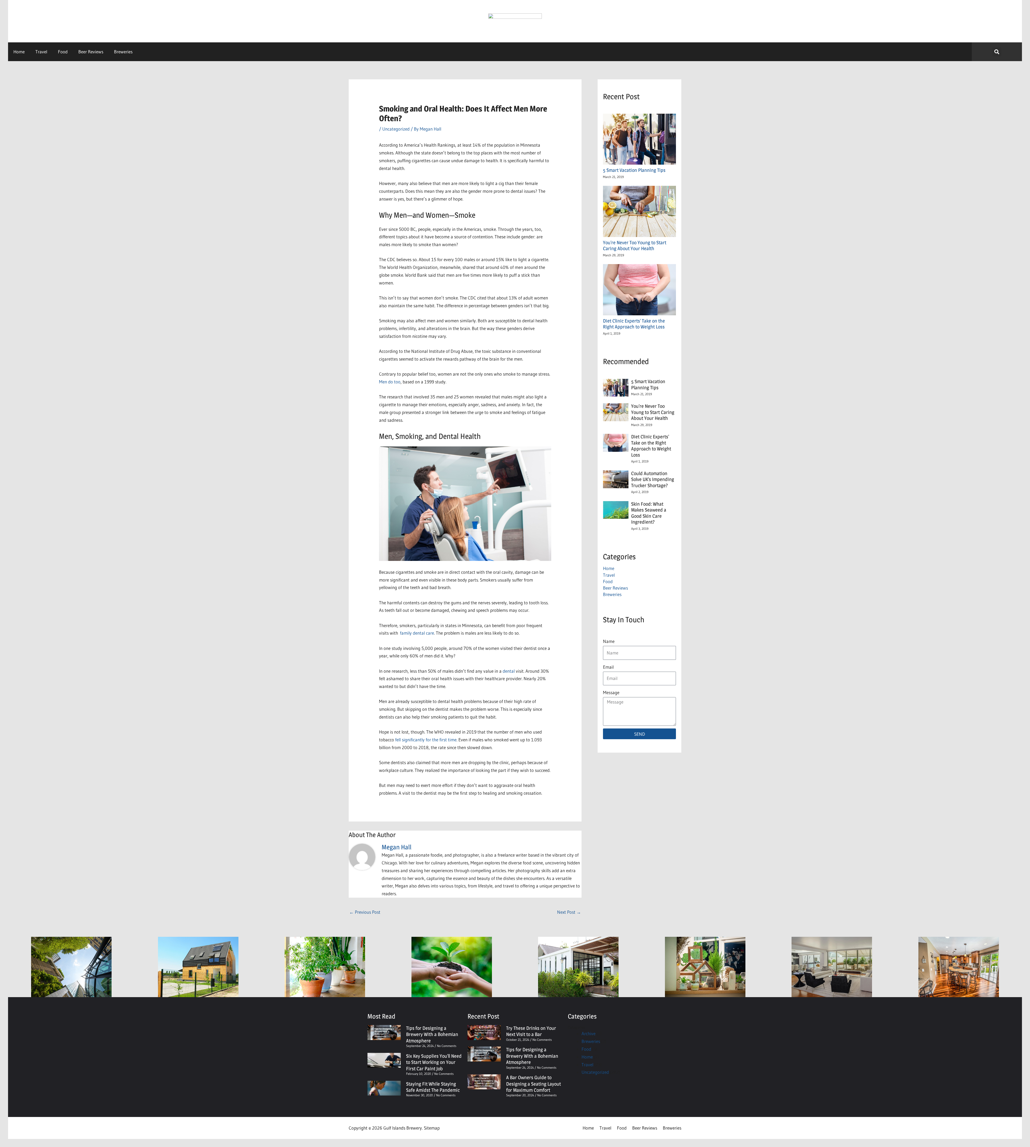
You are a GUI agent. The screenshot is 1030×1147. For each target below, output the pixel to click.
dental (509, 671)
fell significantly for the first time (426, 739)
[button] (996, 51)
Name (609, 641)
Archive (588, 1033)
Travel (41, 51)
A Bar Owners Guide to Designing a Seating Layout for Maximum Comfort (533, 1084)
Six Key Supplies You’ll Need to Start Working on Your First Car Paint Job (434, 1062)
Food (63, 51)
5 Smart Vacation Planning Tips (635, 170)
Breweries (123, 51)
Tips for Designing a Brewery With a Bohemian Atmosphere (432, 1034)
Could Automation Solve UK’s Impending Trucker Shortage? (652, 479)
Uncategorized (396, 129)
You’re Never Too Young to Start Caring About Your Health (634, 245)
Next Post (569, 912)
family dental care (417, 633)
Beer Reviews (90, 51)
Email (608, 667)
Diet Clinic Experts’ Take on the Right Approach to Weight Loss (634, 324)
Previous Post (364, 912)
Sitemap (432, 1128)
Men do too (389, 381)
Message (611, 692)
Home (19, 51)
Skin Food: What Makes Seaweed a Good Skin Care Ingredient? (648, 513)
